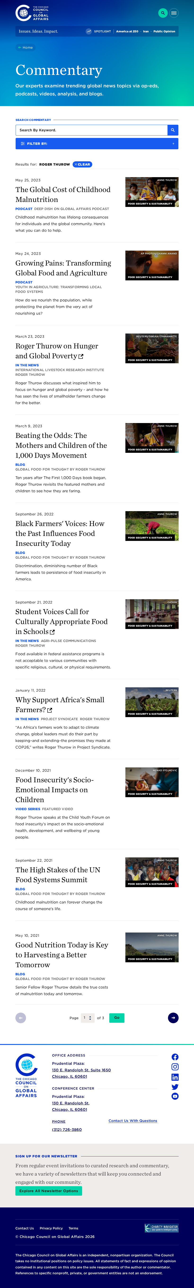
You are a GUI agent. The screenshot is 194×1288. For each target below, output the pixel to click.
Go (116, 1017)
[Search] (163, 13)
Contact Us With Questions (133, 1121)
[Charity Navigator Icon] (162, 1228)
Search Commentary (33, 120)
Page (74, 1018)
